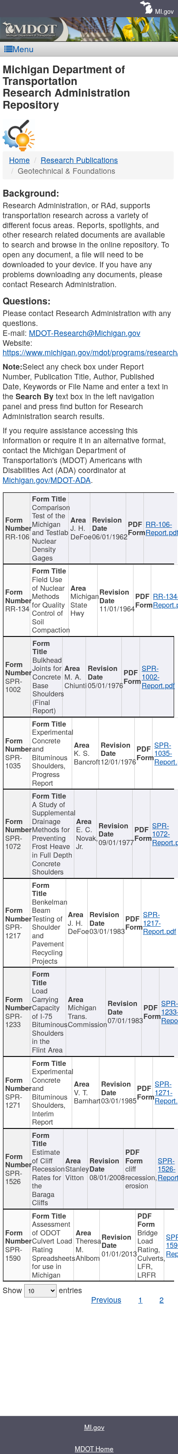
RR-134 (17, 608)
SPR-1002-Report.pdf (158, 676)
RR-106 (17, 536)
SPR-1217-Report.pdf (159, 922)
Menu (23, 48)
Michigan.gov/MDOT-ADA (47, 479)
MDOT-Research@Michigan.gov (84, 332)
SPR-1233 (13, 1020)
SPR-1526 (13, 1177)
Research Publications (79, 159)
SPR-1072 (13, 842)
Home (19, 159)
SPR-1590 (13, 1253)
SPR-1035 (13, 761)
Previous (106, 1299)
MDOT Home (94, 1448)
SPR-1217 (13, 930)
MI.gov (164, 11)
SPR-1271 (13, 1100)
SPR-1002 (13, 685)
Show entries (42, 1290)
